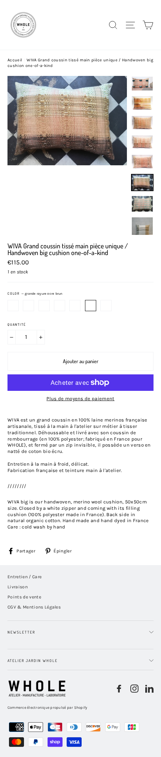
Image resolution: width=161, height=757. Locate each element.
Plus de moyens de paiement (80, 398)
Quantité (16, 324)
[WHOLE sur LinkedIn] (149, 688)
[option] (67, 155)
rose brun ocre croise (74, 305)
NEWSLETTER (21, 632)
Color (34, 293)
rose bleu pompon (13, 305)
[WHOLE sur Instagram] (134, 688)
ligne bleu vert (106, 305)
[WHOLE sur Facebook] (119, 688)
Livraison (17, 586)
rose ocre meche (28, 305)
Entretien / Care (24, 576)
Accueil (14, 60)
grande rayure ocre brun (90, 305)
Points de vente (24, 597)
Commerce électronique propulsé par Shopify (47, 707)
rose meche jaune (59, 305)
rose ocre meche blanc (44, 305)
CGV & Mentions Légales (34, 607)
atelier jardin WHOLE (32, 660)
